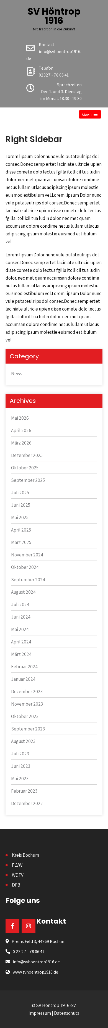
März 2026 (21, 443)
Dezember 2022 (27, 803)
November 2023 (27, 704)
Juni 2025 (20, 505)
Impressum (40, 1013)
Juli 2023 (20, 754)
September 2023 (28, 729)
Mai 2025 (20, 517)
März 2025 (21, 542)
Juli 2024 (20, 604)
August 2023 (23, 741)
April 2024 (21, 642)
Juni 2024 (20, 617)
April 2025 (21, 530)
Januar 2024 (23, 679)
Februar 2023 (24, 791)
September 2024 (28, 580)
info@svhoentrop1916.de (36, 962)
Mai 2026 (20, 418)
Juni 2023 (20, 766)
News (16, 373)
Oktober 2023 (24, 716)
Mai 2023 (20, 778)
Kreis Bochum (25, 855)
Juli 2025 (20, 493)
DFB (16, 885)
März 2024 (21, 654)
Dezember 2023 (27, 691)
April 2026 (21, 430)
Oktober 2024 (25, 567)
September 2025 (28, 480)
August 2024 (23, 592)
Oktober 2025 (24, 468)
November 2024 (27, 555)
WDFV (18, 875)
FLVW (17, 865)
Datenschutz (66, 1013)
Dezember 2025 (27, 455)
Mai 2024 (20, 629)
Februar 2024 (24, 667)
